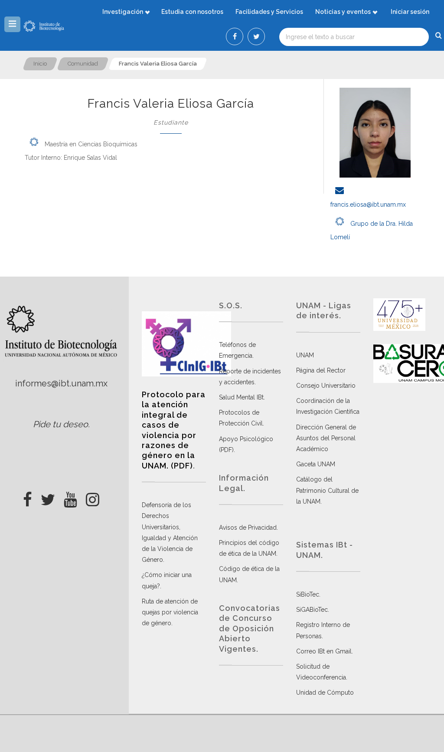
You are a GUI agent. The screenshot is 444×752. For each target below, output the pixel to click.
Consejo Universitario (326, 385)
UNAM (305, 355)
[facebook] (27, 497)
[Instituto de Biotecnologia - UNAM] (43, 26)
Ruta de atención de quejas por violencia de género (170, 612)
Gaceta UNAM (315, 464)
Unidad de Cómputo (325, 692)
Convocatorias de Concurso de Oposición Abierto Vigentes (249, 628)
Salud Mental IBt (241, 397)
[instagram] (92, 497)
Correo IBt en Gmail (324, 651)
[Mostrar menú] (12, 24)
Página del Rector (321, 370)
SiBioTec (307, 594)
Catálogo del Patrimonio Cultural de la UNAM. (327, 490)
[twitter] (48, 497)
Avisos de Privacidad (248, 527)
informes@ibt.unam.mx (61, 383)
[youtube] (70, 497)
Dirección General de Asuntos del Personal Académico (326, 438)
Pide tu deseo (60, 424)
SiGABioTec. (312, 609)
